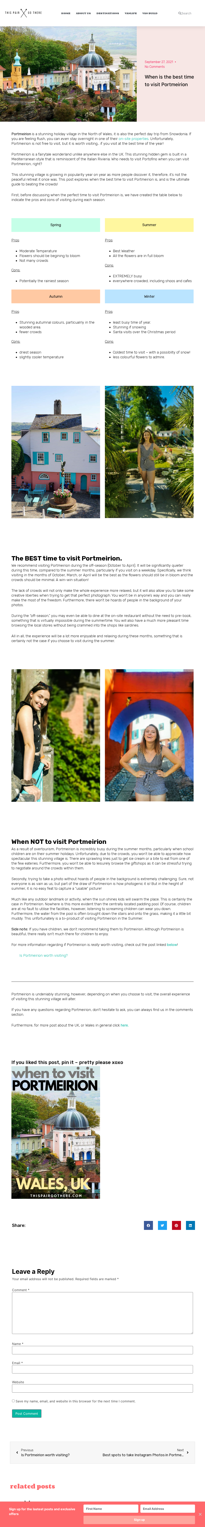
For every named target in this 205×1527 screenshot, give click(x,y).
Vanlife (131, 13)
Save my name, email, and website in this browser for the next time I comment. (76, 1401)
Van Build (150, 13)
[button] (148, 1225)
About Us (83, 13)
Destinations (107, 13)
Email (17, 1362)
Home (65, 13)
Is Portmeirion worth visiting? (43, 955)
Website (18, 1382)
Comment (20, 1290)
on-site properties (134, 139)
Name (17, 1343)
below (172, 945)
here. (125, 1025)
